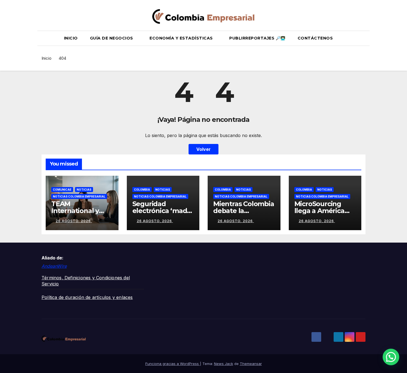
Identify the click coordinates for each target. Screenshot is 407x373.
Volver (203, 149)
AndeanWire (54, 266)
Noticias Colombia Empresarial (79, 196)
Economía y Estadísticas (182, 38)
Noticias (84, 189)
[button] (363, 38)
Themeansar (251, 363)
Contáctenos (315, 38)
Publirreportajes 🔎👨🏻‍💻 (257, 38)
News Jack (223, 363)
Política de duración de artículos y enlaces (87, 297)
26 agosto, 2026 (74, 221)
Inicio (71, 38)
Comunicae (62, 189)
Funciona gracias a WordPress (172, 363)
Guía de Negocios (112, 38)
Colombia (142, 189)
